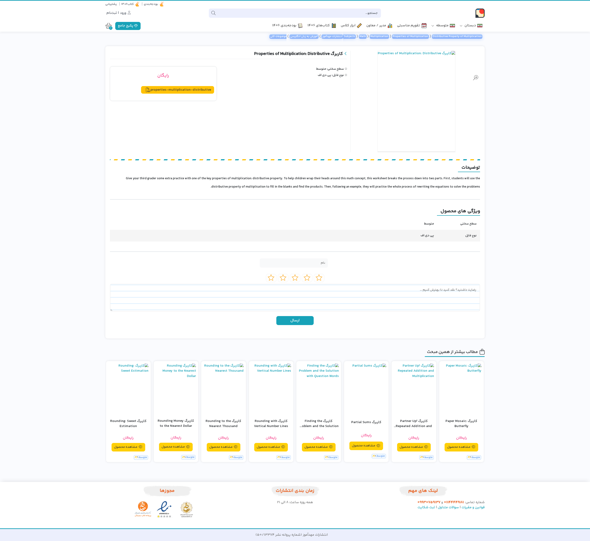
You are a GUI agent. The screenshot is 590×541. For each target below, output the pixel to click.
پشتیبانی (111, 4)
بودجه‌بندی (151, 4)
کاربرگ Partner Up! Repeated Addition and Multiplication (414, 424)
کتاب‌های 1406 (318, 25)
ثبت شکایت (426, 507)
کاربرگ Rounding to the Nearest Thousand (223, 424)
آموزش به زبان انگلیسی (304, 36)
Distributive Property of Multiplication (457, 36)
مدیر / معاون (376, 25)
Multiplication (379, 36)
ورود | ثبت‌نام (116, 13)
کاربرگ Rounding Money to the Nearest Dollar (176, 423)
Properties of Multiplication (410, 36)
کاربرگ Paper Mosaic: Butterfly (461, 424)
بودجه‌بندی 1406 (284, 25)
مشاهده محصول (459, 447)
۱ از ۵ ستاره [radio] (319, 278)
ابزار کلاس (348, 25)
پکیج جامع (126, 25)
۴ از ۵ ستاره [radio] (283, 278)
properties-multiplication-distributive (180, 90)
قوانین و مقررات (473, 507)
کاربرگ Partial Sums (366, 422)
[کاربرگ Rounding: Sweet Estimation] (128, 389)
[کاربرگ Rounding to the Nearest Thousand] (224, 389)
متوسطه (441, 25)
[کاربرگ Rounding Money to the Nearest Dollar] (176, 389)
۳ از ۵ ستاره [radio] (295, 278)
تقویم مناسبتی (408, 25)
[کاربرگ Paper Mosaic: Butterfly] (462, 389)
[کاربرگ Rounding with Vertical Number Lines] (271, 389)
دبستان (470, 25)
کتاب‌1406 (127, 4)
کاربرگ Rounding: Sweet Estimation (128, 424)
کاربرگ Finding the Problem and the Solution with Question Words (319, 424)
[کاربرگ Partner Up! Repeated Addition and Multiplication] (414, 389)
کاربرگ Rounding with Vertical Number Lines (271, 424)
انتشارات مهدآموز (332, 36)
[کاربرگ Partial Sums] (366, 389)
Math (363, 36)
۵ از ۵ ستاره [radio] (271, 278)
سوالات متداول (448, 507)
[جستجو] (213, 13)
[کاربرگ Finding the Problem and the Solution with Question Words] (319, 389)
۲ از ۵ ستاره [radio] (307, 278)
